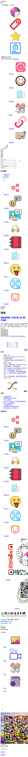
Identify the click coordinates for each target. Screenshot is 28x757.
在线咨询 (3, 755)
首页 (2, 307)
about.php (6, 177)
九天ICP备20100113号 (7, 621)
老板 (21, 336)
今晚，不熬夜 (16, 364)
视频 (24, 336)
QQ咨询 (3, 752)
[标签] (15, 29)
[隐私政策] (15, 53)
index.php (6, 175)
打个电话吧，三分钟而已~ (11, 408)
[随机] (15, 17)
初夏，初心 (15, 356)
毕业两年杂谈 (7, 396)
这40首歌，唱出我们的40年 (11, 406)
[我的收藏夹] (15, 41)
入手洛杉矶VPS (8, 404)
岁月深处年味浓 (18, 360)
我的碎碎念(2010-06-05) (10, 398)
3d (4, 179)
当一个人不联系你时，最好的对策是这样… (15, 376)
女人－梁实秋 (7, 399)
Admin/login (7, 174)
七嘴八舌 (13, 336)
